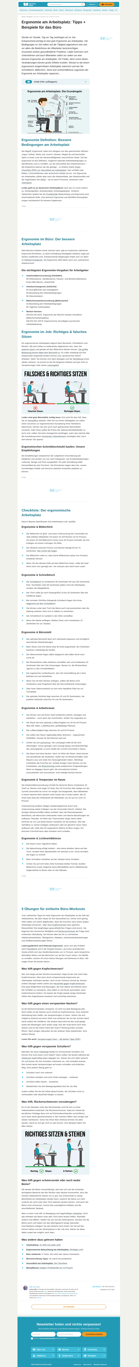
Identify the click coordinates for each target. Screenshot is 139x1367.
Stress (68, 746)
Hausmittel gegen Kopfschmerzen (68, 983)
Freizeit (50, 949)
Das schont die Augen (47, 551)
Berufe (56, 10)
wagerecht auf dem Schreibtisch (40, 603)
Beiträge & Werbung (100, 1364)
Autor (45, 1291)
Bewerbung (24, 10)
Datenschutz (87, 1364)
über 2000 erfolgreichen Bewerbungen (66, 1293)
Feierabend (32, 949)
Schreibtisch (35, 582)
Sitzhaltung (78, 359)
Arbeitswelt (48, 10)
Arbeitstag (43, 1052)
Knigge (111, 10)
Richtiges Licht (54, 1249)
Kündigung (78, 10)
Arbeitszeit (26, 1058)
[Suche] (82, 4)
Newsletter (108, 4)
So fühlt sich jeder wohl (43, 1245)
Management (87, 10)
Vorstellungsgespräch (36, 10)
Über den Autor (34, 1287)
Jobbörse (92, 4)
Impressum (77, 1364)
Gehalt (61, 10)
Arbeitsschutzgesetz (33, 260)
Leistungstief (53, 365)
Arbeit (43, 179)
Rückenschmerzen (66, 931)
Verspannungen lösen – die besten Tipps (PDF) (59, 1039)
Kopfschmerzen (59, 925)
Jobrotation (27, 183)
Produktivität (51, 194)
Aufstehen (77, 1213)
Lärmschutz (45, 743)
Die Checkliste (46, 1263)
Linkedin (38, 1297)
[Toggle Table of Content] (56, 82)
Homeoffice (33, 420)
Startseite (24, 16)
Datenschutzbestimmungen (47, 1338)
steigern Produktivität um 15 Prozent (49, 1268)
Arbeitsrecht (69, 10)
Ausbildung (97, 10)
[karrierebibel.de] (29, 4)
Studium (105, 10)
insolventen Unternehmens (54, 436)
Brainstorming (48, 766)
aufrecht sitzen (28, 349)
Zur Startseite (68, 1307)
